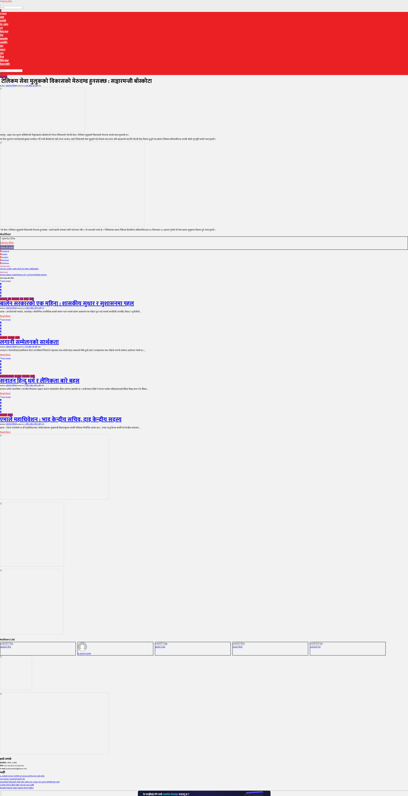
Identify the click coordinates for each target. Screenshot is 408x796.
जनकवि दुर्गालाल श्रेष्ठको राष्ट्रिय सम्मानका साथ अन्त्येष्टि (17, 785)
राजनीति (3, 21)
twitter (4, 254)
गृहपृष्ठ (2, 17)
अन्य (2, 53)
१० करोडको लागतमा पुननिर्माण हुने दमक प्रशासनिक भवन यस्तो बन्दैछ (22, 776)
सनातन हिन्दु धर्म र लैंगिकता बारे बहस (39, 381)
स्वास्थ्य (2, 50)
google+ (4, 257)
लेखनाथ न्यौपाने (237, 647)
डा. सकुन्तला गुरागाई (84, 653)
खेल (1, 46)
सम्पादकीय (4, 39)
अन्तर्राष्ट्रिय (3, 42)
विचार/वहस (4, 32)
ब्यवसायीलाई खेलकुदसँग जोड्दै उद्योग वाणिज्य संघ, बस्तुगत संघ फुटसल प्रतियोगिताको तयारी (30, 782)
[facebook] (0, 284)
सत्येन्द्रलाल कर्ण (315, 647)
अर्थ (1, 28)
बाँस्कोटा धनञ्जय (160, 647)
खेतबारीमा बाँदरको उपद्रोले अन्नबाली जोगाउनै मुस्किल (17, 788)
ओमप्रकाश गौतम (5, 647)
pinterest (5, 260)
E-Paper (3, 14)
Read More (5, 316)
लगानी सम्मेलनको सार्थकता (29, 342)
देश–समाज (4, 24)
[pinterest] (0, 295)
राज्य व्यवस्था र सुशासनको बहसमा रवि (12, 779)
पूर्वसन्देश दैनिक (11, 85)
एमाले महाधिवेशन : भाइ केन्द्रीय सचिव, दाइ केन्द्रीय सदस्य (61, 419)
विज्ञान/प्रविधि (5, 64)
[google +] (0, 289)
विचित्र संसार (4, 60)
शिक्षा (2, 57)
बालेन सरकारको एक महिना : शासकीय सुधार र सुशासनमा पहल (67, 303)
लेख (1, 35)
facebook (5, 251)
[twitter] (0, 286)
